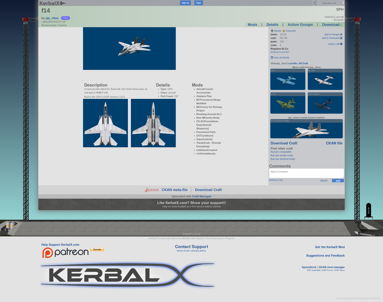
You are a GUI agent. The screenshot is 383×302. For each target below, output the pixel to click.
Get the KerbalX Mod (330, 247)
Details (272, 25)
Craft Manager (201, 196)
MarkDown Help (276, 180)
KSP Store (340, 270)
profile (293, 63)
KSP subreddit (313, 270)
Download (331, 25)
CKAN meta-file (175, 190)
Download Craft (284, 142)
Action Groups (300, 25)
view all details (281, 57)
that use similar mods (282, 155)
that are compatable (281, 152)
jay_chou (52, 18)
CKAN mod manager (332, 267)
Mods (252, 25)
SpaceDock (309, 267)
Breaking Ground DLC (280, 52)
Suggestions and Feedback (325, 255)
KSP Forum (327, 270)
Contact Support (191, 246)
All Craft (303, 63)
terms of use (183, 250)
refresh (323, 180)
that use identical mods (283, 159)
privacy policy (199, 250)
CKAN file (334, 142)
